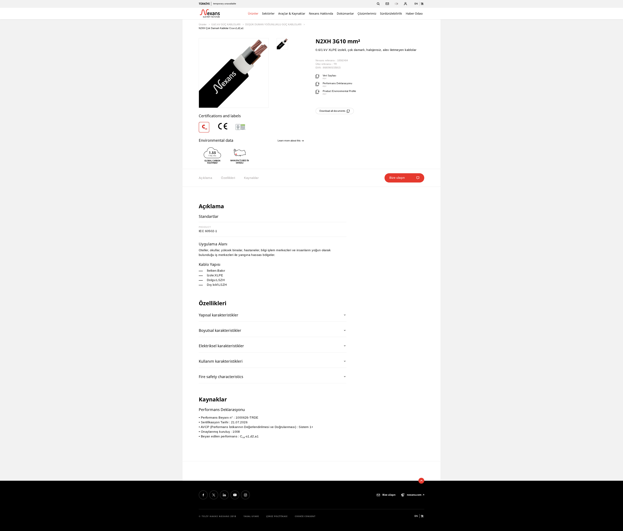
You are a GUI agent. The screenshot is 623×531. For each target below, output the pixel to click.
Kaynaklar (251, 178)
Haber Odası (414, 13)
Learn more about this (289, 140)
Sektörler (268, 13)
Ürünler (253, 13)
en (416, 3)
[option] (208, 127)
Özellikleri (228, 178)
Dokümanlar (345, 13)
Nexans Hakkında (321, 13)
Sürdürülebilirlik (391, 13)
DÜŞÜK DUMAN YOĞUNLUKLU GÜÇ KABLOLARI (273, 24)
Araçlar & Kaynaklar (291, 13)
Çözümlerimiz (367, 13)
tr (422, 3)
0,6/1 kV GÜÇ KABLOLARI (226, 24)
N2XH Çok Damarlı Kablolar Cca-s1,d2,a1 (221, 28)
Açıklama (205, 178)
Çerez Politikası (276, 516)
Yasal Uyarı (251, 516)
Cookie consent (305, 516)
